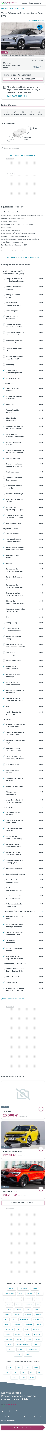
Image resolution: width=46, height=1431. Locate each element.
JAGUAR (38, 1314)
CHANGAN (17, 1299)
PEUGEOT (37, 1334)
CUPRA (38, 1299)
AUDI (20, 1294)
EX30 (27, 1367)
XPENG (28, 1355)
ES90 (19, 1367)
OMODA (17, 1334)
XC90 (32, 1377)
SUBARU (35, 1344)
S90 (23, 1372)
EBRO (9, 1309)
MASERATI (29, 1324)
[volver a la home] (9, 1405)
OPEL (27, 1334)
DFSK (17, 1304)
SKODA (38, 1339)
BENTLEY (30, 1294)
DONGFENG (28, 1304)
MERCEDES (9, 1329)
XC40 (14, 1377)
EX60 (6, 1372)
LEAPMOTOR (37, 1319)
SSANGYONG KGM (22, 1344)
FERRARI (19, 1309)
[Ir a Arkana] (23, 1180)
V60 (31, 1372)
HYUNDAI (17, 1314)
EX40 (36, 1367)
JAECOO (28, 1314)
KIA (14, 1319)
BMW (39, 1294)
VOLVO (18, 1355)
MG (19, 1329)
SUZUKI (11, 1349)
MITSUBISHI (36, 1329)
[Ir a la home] (9, 2)
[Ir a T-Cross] (23, 1140)
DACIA (9, 1304)
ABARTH (11, 1289)
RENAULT (19, 1339)
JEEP (6, 1319)
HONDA (7, 1314)
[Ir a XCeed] (23, 1100)
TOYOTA (20, 1349)
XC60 (23, 1377)
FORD (36, 1309)
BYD (7, 1299)
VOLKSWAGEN (33, 1349)
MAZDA (39, 1324)
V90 (39, 1372)
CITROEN (28, 1299)
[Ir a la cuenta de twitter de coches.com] (2, 1411)
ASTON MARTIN (9, 1294)
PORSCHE (9, 1339)
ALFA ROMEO (23, 1289)
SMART (10, 1344)
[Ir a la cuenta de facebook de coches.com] (16, 1411)
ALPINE (35, 1289)
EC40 (10, 1367)
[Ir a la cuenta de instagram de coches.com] (9, 1411)
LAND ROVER (24, 1319)
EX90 (15, 1372)
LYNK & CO (17, 1324)
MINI (26, 1329)
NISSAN (8, 1334)
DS (38, 1304)
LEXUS (6, 1324)
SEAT (29, 1339)
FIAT (28, 1309)
